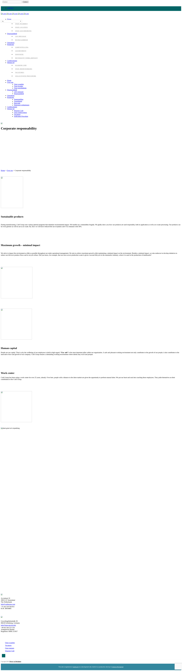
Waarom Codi (9, 651)
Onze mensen (9, 648)
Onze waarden (10, 643)
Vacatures (8, 645)
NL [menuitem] (3, 21)
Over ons (10, 170)
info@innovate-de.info (8, 625)
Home (3, 170)
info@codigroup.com (8, 604)
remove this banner (117, 667)
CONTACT (10, 8)
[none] (11, 21)
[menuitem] (11, 21)
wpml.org (75, 667)
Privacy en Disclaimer (15, 661)
